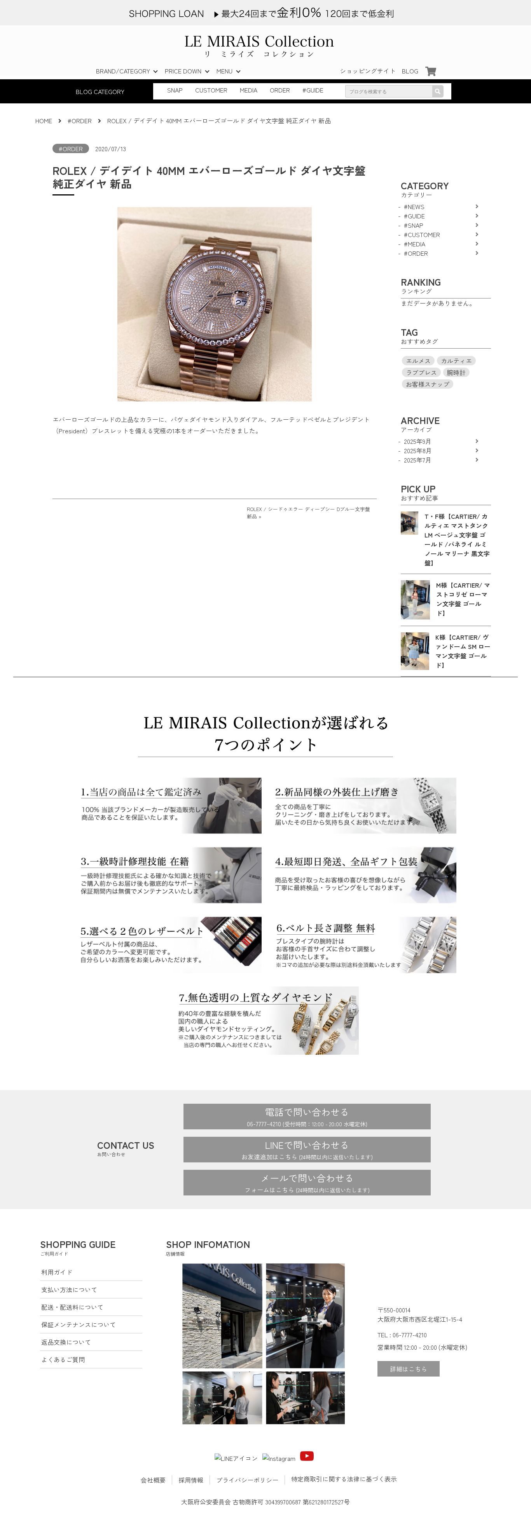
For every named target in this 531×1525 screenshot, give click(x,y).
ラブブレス (421, 372)
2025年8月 (418, 450)
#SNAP (413, 225)
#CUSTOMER (422, 234)
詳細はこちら (408, 1368)
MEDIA (248, 89)
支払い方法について (69, 1289)
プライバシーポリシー (247, 1480)
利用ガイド (56, 1272)
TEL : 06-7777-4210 (402, 1334)
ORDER (280, 89)
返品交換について (66, 1342)
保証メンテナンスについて (78, 1324)
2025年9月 (417, 441)
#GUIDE (312, 89)
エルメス (418, 360)
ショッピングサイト (368, 70)
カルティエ (456, 360)
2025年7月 (417, 459)
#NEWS (414, 206)
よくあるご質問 (63, 1359)
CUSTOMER (211, 89)
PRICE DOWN (183, 70)
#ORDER (71, 148)
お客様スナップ (427, 384)
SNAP (175, 89)
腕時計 (456, 372)
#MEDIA (414, 243)
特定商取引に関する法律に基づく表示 (344, 1478)
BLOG (410, 70)
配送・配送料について (72, 1307)
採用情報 (190, 1480)
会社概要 (153, 1480)
